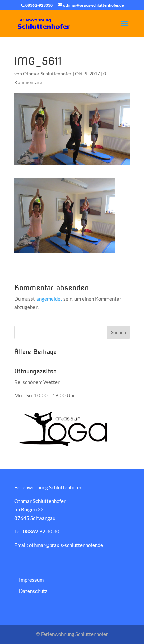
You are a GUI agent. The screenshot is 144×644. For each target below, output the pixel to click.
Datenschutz (33, 591)
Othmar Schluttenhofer (47, 73)
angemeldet (49, 299)
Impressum (31, 580)
